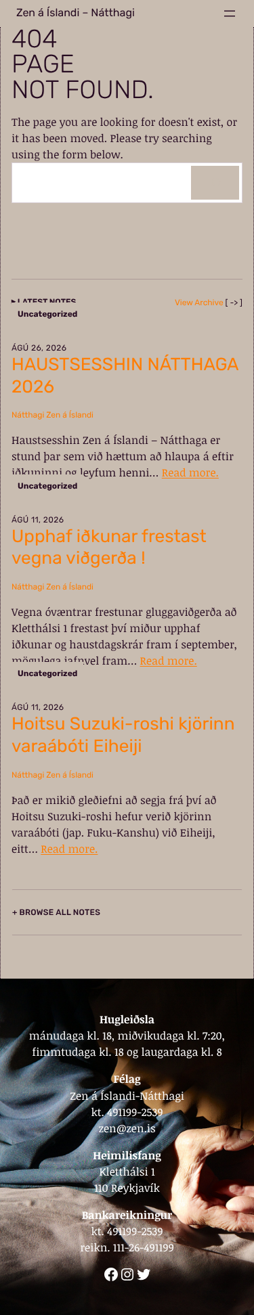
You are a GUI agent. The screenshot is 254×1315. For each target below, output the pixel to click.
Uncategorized (47, 314)
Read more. (190, 472)
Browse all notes (60, 912)
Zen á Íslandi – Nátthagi (75, 13)
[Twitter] (143, 1274)
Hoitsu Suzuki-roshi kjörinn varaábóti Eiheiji (123, 735)
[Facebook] (111, 1274)
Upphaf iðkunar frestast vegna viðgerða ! (109, 547)
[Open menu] (229, 13)
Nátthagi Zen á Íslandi (52, 415)
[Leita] (215, 182)
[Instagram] (127, 1274)
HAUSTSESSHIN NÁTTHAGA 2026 (125, 375)
